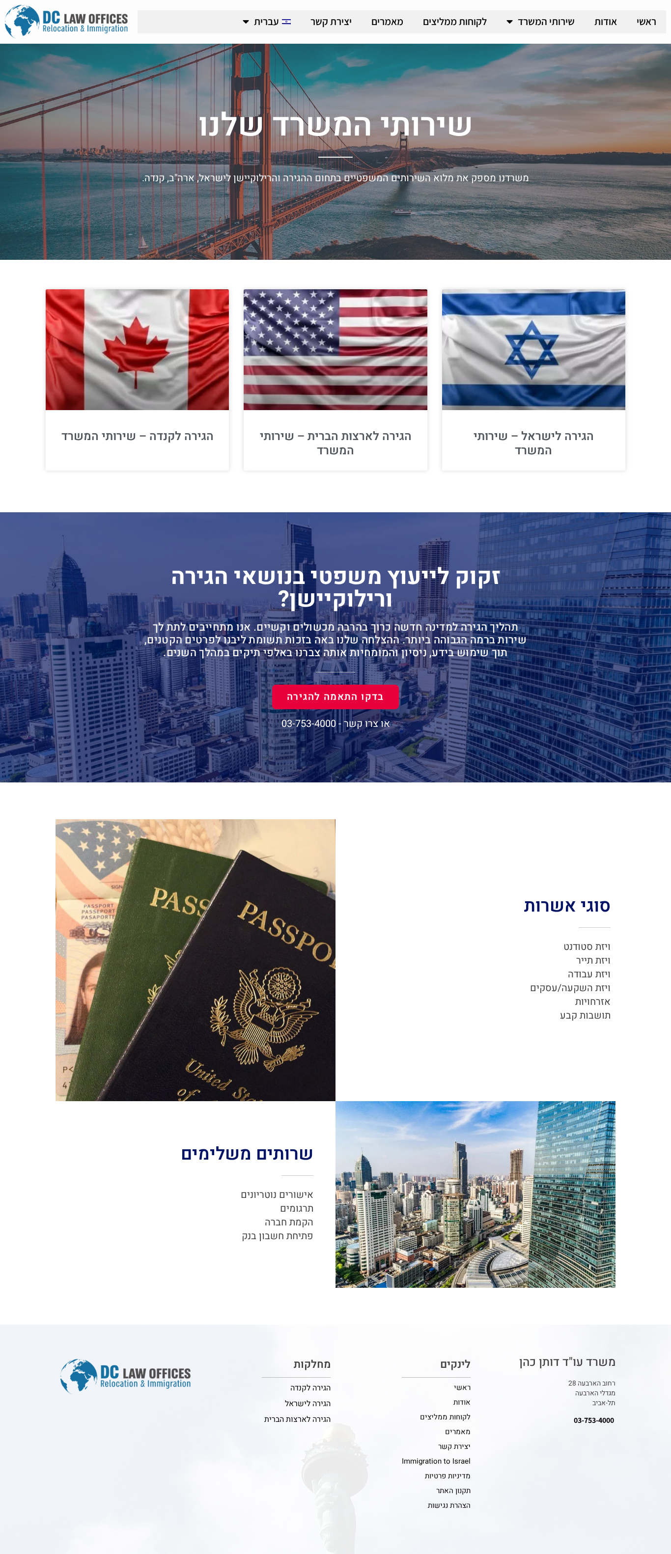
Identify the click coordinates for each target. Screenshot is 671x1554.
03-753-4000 (594, 1420)
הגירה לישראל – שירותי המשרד (534, 443)
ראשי (646, 21)
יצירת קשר (331, 21)
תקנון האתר (453, 1490)
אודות (605, 21)
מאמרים (387, 21)
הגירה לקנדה (310, 1388)
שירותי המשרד (546, 21)
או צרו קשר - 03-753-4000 (335, 724)
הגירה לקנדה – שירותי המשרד (137, 436)
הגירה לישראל (308, 1404)
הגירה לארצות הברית (297, 1419)
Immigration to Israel (436, 1461)
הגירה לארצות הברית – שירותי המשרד (336, 443)
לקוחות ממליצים (455, 21)
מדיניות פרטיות (448, 1476)
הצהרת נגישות (449, 1505)
